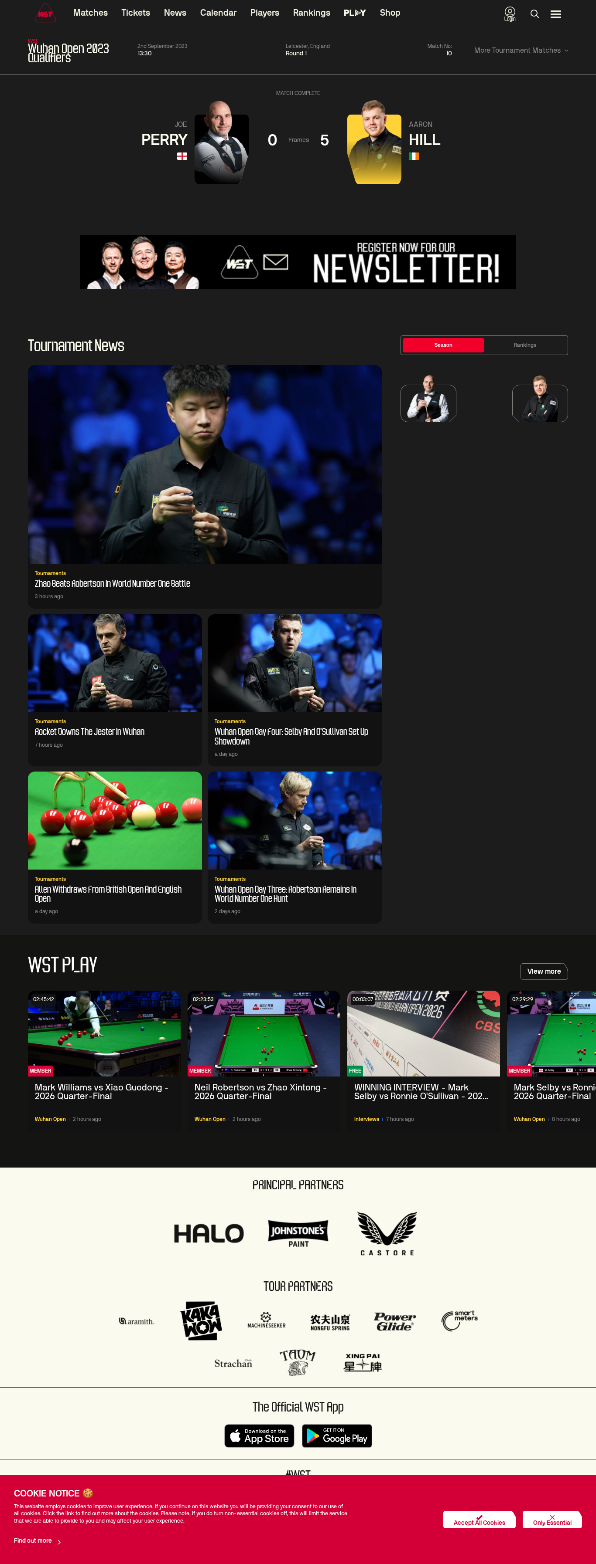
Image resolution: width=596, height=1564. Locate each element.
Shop (390, 13)
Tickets (136, 13)
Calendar (218, 13)
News (175, 13)
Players (264, 13)
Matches (90, 13)
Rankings (311, 13)
